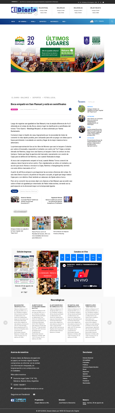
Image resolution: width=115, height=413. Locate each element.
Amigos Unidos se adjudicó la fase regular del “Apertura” (20, 231)
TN (62, 257)
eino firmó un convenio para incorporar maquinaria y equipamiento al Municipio (39, 1)
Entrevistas (87, 376)
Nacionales (54, 21)
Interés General (88, 358)
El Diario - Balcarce (20, 98)
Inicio (13, 21)
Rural (33, 21)
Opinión (85, 374)
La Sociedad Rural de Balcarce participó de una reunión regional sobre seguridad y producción (94, 132)
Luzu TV (93, 257)
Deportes (42, 21)
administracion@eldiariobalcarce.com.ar (28, 389)
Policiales (86, 362)
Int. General (23, 21)
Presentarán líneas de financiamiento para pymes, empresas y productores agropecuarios (94, 143)
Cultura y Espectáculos (90, 367)
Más (63, 21)
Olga (99, 257)
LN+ (67, 257)
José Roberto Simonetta (67, 403)
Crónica (80, 257)
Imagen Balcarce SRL (42, 403)
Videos (85, 378)
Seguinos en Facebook (20, 394)
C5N (73, 257)
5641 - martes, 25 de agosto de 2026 (93, 403)
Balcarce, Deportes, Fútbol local (28, 191)
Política (85, 365)
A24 (87, 257)
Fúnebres (86, 381)
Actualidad (90, 116)
